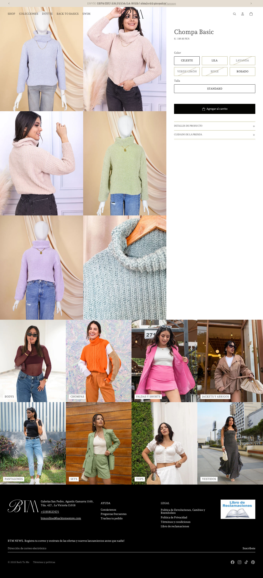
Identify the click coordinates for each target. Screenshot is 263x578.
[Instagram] (239, 562)
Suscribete (249, 548)
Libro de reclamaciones (175, 526)
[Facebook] (232, 562)
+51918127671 (50, 511)
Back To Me (23, 562)
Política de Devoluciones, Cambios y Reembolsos (183, 511)
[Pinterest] (253, 562)
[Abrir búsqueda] (234, 14)
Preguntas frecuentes (113, 513)
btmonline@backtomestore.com (61, 518)
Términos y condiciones (175, 521)
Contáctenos (108, 509)
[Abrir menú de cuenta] (242, 14)
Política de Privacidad (174, 517)
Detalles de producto (188, 126)
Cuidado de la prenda (188, 134)
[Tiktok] (246, 562)
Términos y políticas (44, 562)
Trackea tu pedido (112, 518)
